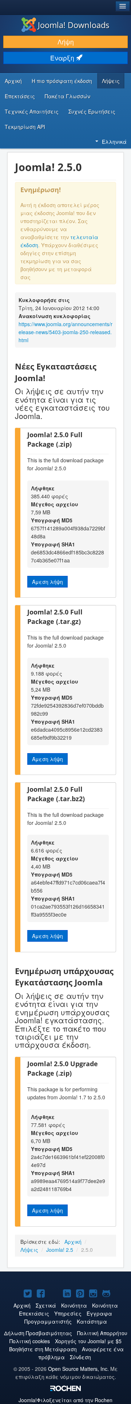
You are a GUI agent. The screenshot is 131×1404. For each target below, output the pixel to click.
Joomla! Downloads (74, 24)
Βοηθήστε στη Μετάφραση (43, 1349)
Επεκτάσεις (20, 96)
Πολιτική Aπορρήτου (102, 1333)
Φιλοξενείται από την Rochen (65, 1400)
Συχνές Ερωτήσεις (91, 111)
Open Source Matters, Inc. (78, 1368)
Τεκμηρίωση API (25, 126)
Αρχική (13, 80)
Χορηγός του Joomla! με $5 (88, 1341)
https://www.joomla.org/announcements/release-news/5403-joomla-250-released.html (65, 332)
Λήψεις (111, 80)
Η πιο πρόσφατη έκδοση (62, 80)
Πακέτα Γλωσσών (67, 96)
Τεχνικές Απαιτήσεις (32, 111)
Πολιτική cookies (29, 1341)
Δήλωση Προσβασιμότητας (38, 1333)
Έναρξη (63, 57)
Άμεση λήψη (47, 581)
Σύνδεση (80, 1357)
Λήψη (65, 41)
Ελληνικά (114, 141)
